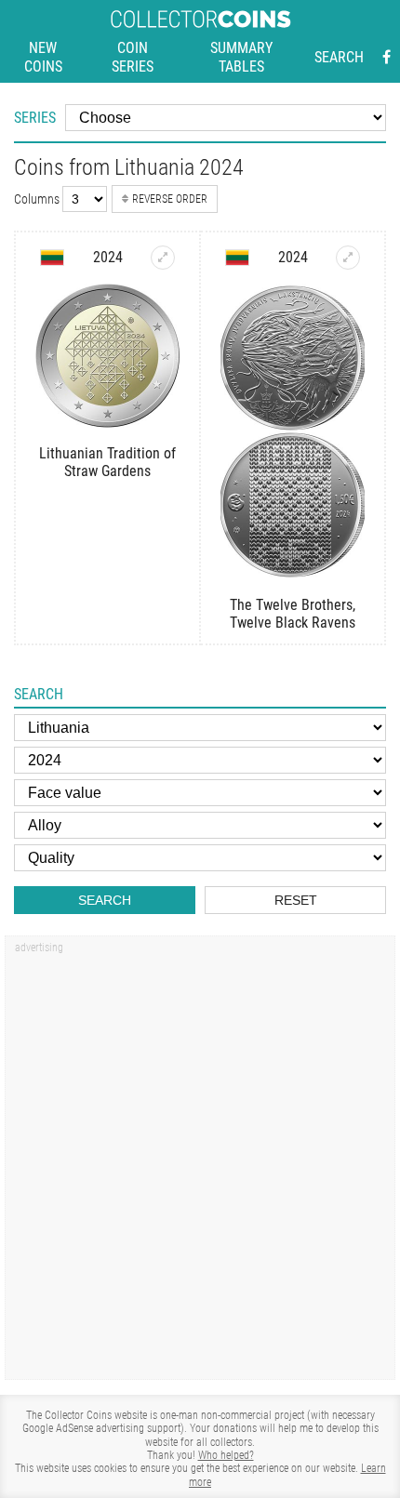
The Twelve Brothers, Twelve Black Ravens (292, 613)
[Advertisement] (200, 1164)
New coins (43, 57)
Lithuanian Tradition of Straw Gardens (107, 462)
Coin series (132, 57)
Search (339, 57)
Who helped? (226, 1455)
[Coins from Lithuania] (52, 257)
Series (35, 117)
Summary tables (241, 57)
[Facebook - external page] (386, 57)
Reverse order (169, 198)
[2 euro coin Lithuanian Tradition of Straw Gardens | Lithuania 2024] (163, 257)
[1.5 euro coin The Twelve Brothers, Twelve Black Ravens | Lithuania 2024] (348, 257)
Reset (295, 900)
